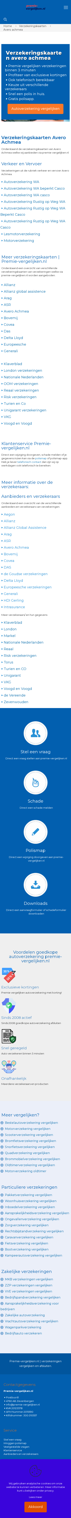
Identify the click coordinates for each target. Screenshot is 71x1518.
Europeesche (15, 344)
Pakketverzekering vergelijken (28, 1195)
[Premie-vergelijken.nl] (35, 7)
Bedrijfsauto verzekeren (23, 1333)
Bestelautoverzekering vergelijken (31, 1123)
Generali (11, 351)
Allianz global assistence (25, 291)
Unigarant (12, 675)
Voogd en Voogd (18, 423)
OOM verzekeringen (21, 384)
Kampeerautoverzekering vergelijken (33, 1255)
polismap (41, 458)
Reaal (8, 649)
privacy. (49, 1490)
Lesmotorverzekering (22, 234)
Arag (8, 298)
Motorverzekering (19, 241)
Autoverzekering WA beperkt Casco (34, 188)
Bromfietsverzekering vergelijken (30, 1141)
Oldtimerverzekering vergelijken (30, 1165)
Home (7, 26)
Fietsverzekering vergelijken (26, 1243)
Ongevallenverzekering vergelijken (32, 1219)
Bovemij (11, 318)
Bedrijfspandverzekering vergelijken (32, 1297)
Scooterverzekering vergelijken (29, 1135)
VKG (7, 417)
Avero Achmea (16, 311)
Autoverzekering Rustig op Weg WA (34, 202)
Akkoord (35, 1507)
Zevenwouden (16, 702)
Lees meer (35, 1497)
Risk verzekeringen (20, 397)
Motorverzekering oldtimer (25, 1171)
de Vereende (15, 695)
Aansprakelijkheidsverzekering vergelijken (37, 1213)
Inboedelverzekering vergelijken (30, 1207)
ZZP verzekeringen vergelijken (28, 1285)
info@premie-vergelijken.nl (23, 1404)
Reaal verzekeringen (21, 390)
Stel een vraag (12, 1439)
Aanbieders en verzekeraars (21, 1453)
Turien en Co (15, 404)
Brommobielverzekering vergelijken (32, 1159)
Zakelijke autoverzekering (25, 1315)
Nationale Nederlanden (24, 377)
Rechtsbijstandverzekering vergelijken (34, 1231)
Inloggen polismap (15, 1443)
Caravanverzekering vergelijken (29, 1237)
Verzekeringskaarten (32, 26)
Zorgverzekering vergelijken (26, 1225)
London (10, 629)
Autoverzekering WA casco (27, 195)
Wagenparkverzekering (23, 1327)
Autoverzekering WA (21, 182)
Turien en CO (15, 669)
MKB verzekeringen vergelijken (29, 1279)
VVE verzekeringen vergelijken (28, 1291)
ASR (7, 305)
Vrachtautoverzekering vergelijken (31, 1321)
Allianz (9, 285)
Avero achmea (13, 29)
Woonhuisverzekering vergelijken (30, 1201)
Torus (8, 662)
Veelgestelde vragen (16, 1446)
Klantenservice (13, 1450)
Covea (9, 325)
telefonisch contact (29, 461)
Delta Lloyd (13, 338)
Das (7, 331)
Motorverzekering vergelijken (27, 1129)
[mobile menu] (66, 7)
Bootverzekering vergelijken (26, 1249)
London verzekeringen (23, 370)
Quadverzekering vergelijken (27, 1153)
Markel (10, 636)
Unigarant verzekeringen (25, 410)
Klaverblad (13, 364)
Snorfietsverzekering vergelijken (30, 1147)
